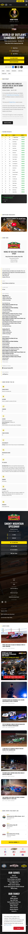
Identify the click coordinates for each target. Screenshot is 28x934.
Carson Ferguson (15, 154)
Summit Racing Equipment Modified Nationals (14, 886)
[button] (26, 1)
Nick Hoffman (14, 141)
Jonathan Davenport (15, 139)
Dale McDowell (15, 143)
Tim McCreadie (15, 178)
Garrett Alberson (15, 157)
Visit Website (15, 549)
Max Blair (14, 170)
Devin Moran (14, 146)
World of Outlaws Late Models (14, 879)
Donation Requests (14, 909)
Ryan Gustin (14, 176)
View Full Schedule (13, 842)
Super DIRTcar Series (14, 883)
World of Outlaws (14, 877)
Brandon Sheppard (15, 172)
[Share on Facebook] (13, 67)
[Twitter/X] (5, 602)
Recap (3, 70)
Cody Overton (14, 167)
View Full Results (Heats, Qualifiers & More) (14, 207)
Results (8, 70)
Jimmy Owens (14, 148)
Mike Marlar (14, 152)
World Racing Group (14, 904)
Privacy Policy (8, 924)
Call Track (15, 546)
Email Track (14, 553)
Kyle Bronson (14, 189)
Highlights (14, 70)
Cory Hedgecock (15, 163)
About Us (14, 875)
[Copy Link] (21, 67)
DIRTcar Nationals (14, 898)
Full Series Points (14, 58)
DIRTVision (14, 896)
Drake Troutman (15, 187)
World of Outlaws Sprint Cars (14, 881)
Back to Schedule (14, 25)
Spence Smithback (6, 90)
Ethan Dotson (14, 185)
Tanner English (15, 159)
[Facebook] (2, 602)
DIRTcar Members (14, 906)
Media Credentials (14, 907)
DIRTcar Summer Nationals (14, 884)
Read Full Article (7, 122)
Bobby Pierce (12, 102)
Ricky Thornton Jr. (15, 165)
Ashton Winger (15, 183)
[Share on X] (16, 67)
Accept (18, 928)
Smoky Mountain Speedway (12, 95)
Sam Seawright (15, 150)
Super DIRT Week (14, 900)
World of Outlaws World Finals (14, 902)
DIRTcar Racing (14, 888)
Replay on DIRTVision (14, 62)
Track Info (4, 73)
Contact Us (14, 911)
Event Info (20, 70)
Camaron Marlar (15, 161)
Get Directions (15, 542)
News (9, 73)
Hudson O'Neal (15, 192)
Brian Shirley (14, 181)
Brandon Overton (15, 174)
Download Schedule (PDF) (8, 368)
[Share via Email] (18, 67)
